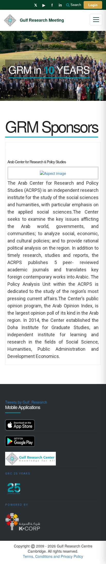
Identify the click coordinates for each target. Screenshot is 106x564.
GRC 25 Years (17, 473)
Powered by (16, 504)
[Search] (68, 5)
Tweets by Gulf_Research (26, 402)
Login (93, 4)
